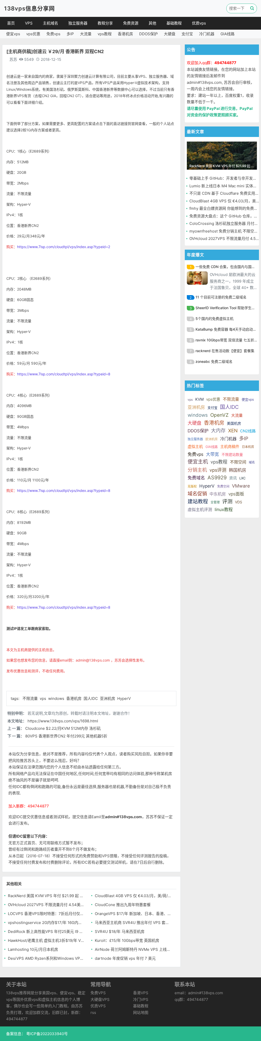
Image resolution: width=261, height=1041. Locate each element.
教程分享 (105, 23)
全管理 (215, 502)
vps (43, 698)
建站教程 (198, 502)
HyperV (124, 698)
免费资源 (130, 23)
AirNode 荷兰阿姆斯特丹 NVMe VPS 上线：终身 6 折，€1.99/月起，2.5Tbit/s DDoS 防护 (133, 949)
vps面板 (236, 493)
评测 (227, 502)
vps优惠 (33, 33)
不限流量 (30, 698)
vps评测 (218, 470)
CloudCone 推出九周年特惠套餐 (123, 904)
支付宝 (187, 33)
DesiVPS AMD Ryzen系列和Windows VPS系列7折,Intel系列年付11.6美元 (46, 958)
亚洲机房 (108, 698)
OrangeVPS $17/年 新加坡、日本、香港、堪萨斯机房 (133, 913)
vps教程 (105, 33)
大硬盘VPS (100, 999)
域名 (252, 462)
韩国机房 (237, 470)
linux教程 (224, 509)
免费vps (53, 33)
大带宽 (212, 454)
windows (56, 698)
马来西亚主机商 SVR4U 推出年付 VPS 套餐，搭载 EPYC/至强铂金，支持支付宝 (133, 922)
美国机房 (234, 423)
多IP (70, 33)
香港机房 (125, 33)
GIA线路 (227, 33)
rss (93, 1012)
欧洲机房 (211, 439)
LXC (242, 478)
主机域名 (50, 23)
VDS (238, 502)
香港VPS (140, 992)
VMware (241, 486)
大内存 (218, 431)
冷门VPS (140, 999)
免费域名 (196, 477)
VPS (29, 23)
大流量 (86, 33)
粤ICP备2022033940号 (46, 1033)
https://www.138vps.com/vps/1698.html (63, 721)
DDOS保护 (148, 33)
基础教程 (174, 23)
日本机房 (248, 447)
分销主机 (197, 470)
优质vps (199, 23)
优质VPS (98, 1005)
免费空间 (223, 486)
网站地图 (140, 1012)
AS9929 (217, 478)
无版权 (192, 486)
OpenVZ (219, 415)
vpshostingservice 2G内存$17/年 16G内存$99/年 (46, 922)
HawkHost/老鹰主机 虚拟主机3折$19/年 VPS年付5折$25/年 (46, 940)
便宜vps (13, 33)
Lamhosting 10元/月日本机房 (33, 949)
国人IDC (91, 698)
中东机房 (218, 493)
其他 (152, 23)
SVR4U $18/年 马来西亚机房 (120, 931)
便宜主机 (198, 462)
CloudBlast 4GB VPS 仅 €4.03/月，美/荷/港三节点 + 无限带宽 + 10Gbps (133, 895)
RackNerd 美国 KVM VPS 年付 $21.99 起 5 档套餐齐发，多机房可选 (46, 895)
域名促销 (197, 494)
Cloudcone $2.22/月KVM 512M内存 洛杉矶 (63, 728)
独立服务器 (77, 23)
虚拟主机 (195, 446)
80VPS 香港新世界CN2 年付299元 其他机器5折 (66, 736)
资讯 (233, 478)
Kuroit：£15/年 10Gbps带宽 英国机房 (127, 940)
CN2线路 (248, 431)
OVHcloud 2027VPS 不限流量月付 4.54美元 (46, 904)
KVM (199, 399)
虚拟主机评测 (200, 509)
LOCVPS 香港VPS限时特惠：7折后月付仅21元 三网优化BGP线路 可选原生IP (46, 913)
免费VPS (98, 992)
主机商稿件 (229, 446)
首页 (11, 23)
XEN (233, 431)
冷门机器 (206, 33)
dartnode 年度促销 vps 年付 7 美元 (125, 958)
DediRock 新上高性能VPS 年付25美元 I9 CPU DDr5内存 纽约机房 (46, 931)
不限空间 (238, 462)
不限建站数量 (232, 454)
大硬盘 (169, 33)
